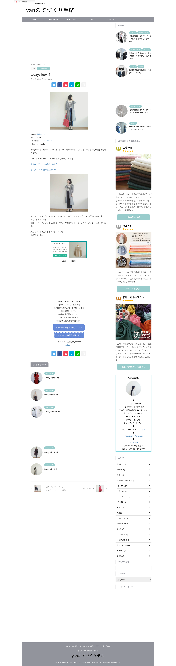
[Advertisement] (69, 43)
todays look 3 (50, 469)
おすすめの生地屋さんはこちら (68, 335)
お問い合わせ (110, 19)
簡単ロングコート (43, 134)
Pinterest (138, 436)
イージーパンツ (46, 141)
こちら (142, 429)
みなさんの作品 (72, 19)
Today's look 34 (51, 377)
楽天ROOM (133, 442)
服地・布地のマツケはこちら (133, 367)
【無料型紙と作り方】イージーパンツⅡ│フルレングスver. (140, 39)
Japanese (22, 1)
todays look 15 (51, 394)
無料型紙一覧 (53, 19)
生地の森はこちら (133, 217)
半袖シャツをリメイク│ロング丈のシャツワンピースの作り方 (140, 56)
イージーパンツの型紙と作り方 (43, 170)
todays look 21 (51, 452)
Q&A (91, 19)
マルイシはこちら (133, 289)
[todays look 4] (71, 84)
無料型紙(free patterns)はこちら (69, 327)
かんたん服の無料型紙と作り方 (88, 651)
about (34, 19)
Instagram (69, 345)
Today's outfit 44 (52, 411)
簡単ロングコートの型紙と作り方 (44, 164)
